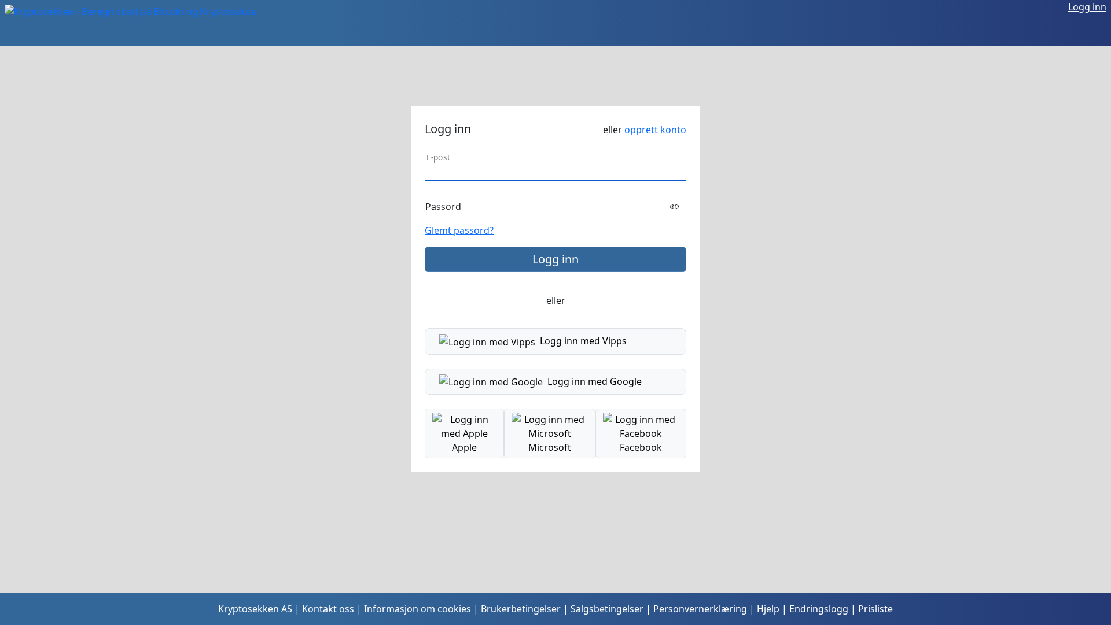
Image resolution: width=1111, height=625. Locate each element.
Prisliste (875, 608)
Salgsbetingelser (607, 608)
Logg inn (1087, 7)
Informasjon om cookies (417, 608)
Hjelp (768, 608)
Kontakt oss (328, 608)
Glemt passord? (459, 230)
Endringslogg (818, 608)
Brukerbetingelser (521, 608)
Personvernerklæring (700, 608)
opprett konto (655, 129)
